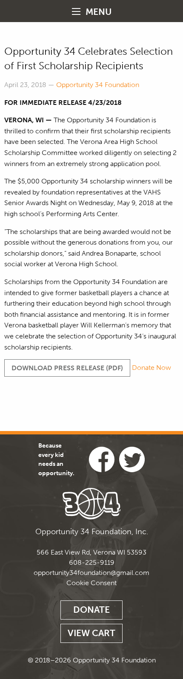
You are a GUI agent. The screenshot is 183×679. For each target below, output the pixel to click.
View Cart (91, 633)
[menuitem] (91, 11)
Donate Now (151, 368)
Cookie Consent (91, 583)
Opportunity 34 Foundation (97, 85)
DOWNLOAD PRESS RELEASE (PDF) (67, 368)
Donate (91, 609)
